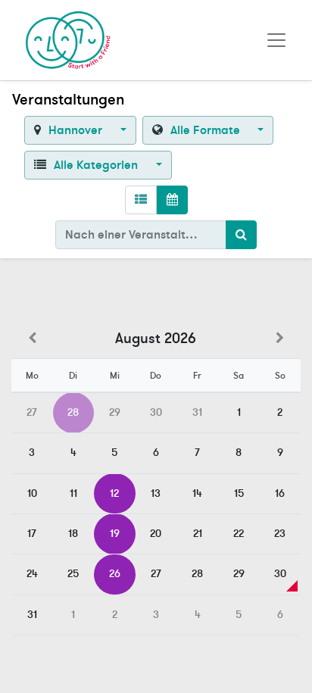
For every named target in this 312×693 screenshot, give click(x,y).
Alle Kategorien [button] (96, 165)
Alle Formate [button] (205, 130)
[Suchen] (241, 234)
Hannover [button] (75, 130)
